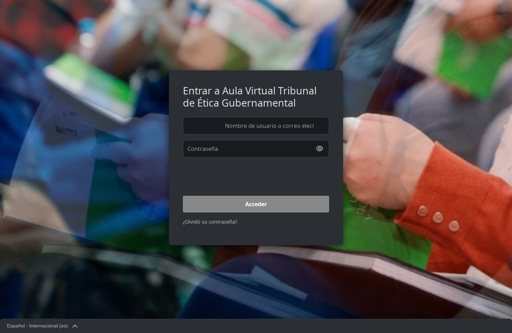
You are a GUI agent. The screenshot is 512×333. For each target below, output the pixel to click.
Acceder (256, 204)
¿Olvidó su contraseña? (210, 221)
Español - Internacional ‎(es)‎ (37, 325)
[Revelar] (319, 148)
